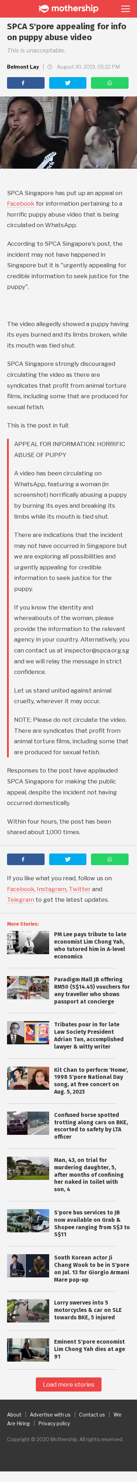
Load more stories (68, 1384)
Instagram (51, 889)
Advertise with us (50, 1415)
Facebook (20, 203)
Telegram (20, 899)
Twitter (80, 889)
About (14, 1415)
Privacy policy (54, 1423)
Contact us (92, 1415)
